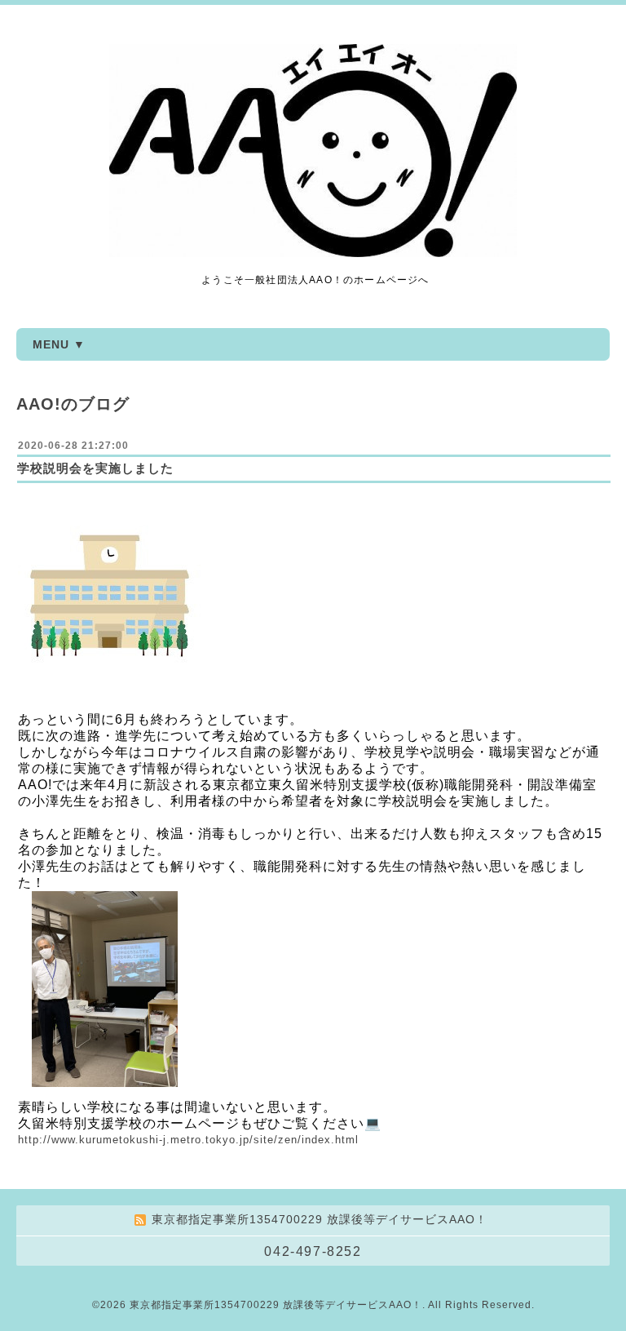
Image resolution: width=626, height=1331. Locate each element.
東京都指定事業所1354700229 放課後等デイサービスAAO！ (276, 1305)
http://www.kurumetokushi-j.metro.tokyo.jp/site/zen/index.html (188, 1140)
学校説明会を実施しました (95, 468)
